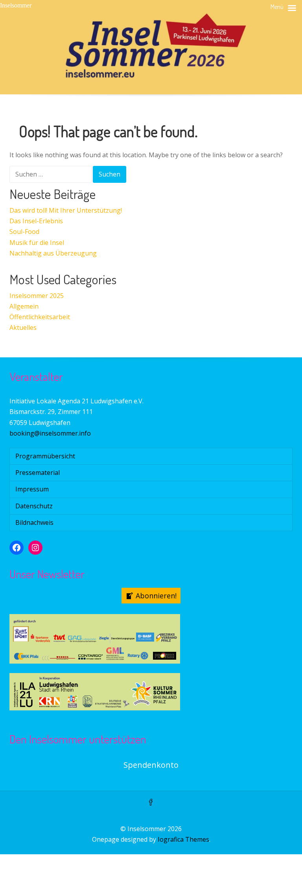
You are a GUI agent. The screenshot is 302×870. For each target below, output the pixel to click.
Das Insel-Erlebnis (36, 221)
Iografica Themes (183, 839)
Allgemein (24, 306)
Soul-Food (24, 231)
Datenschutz (34, 506)
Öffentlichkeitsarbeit (39, 317)
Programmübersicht (45, 456)
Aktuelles (23, 327)
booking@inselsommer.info (50, 433)
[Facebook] (151, 802)
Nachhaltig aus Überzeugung (53, 253)
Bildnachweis (34, 522)
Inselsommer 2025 (36, 295)
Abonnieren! (156, 595)
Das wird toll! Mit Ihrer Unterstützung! (65, 210)
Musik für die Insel (36, 242)
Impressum (32, 489)
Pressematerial (37, 472)
